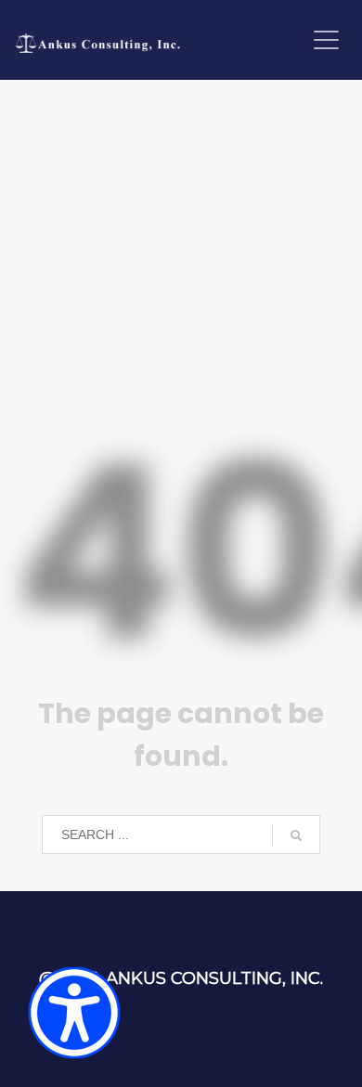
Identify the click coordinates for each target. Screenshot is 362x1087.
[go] (296, 835)
